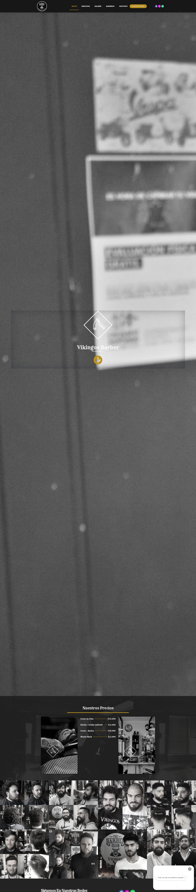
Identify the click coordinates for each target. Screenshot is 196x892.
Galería (98, 6)
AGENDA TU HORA (136, 768)
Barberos (110, 6)
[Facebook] (156, 6)
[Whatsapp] (162, 6)
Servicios (86, 6)
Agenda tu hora (59, 768)
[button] (190, 869)
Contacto (123, 6)
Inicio (74, 6)
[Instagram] (159, 6)
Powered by (159, 869)
